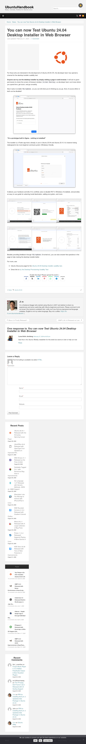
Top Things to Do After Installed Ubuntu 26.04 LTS (20, 575)
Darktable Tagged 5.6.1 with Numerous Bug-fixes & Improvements (17, 471)
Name (21, 388)
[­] (43, 1)
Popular (17, 566)
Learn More (48, 741)
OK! (35, 741)
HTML (40, 360)
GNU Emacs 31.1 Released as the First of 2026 (20, 460)
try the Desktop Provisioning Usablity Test (34, 269)
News (10, 290)
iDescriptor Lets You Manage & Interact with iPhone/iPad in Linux (16, 498)
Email (21, 396)
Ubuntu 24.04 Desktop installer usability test (47, 266)
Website (21, 404)
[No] (83, 739)
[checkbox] (80, 5)
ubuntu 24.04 (18, 290)
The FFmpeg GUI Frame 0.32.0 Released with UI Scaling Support (19, 686)
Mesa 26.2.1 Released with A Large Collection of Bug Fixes (19, 524)
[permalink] (80, 290)
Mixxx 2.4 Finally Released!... (18, 320)
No (40, 741)
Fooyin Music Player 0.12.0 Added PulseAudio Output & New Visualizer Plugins (19, 670)
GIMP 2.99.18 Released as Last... (69, 320)
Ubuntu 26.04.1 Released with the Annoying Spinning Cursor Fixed (17, 435)
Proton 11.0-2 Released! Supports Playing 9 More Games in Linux (17, 537)
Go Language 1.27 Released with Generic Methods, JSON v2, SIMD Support (16, 485)
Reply (20, 343)
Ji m (14, 694)
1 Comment (35, 39)
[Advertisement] (23, 57)
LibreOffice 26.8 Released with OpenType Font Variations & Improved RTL (16, 448)
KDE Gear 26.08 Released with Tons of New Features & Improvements (16, 551)
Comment (10, 366)
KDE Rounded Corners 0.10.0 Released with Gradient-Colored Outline (17, 512)
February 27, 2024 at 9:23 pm (41, 336)
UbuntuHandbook (19, 6)
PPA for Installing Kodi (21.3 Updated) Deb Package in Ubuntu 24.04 (19, 698)
